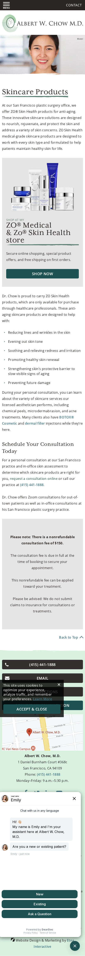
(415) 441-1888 (48, 774)
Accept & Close (32, 709)
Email (42, 678)
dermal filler (35, 423)
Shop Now (42, 273)
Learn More (42, 699)
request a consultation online (34, 478)
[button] (6, 5)
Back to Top (68, 637)
